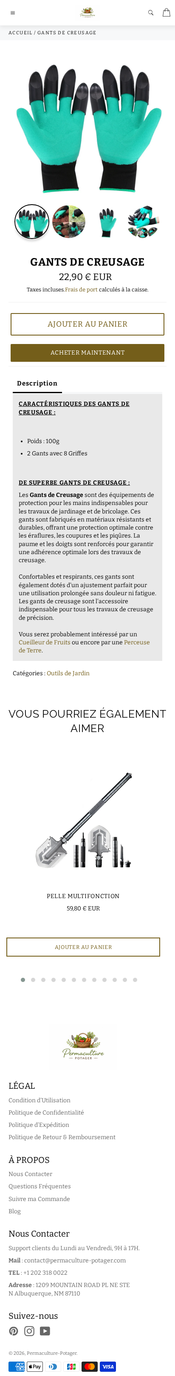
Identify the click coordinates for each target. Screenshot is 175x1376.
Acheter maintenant (88, 352)
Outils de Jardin (68, 673)
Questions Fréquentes (39, 1186)
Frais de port (81, 289)
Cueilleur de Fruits (45, 642)
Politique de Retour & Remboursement (62, 1137)
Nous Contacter (30, 1174)
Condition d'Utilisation (39, 1100)
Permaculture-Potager (51, 1353)
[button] (23, 980)
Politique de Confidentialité (46, 1112)
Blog (14, 1211)
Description (37, 383)
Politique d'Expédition (38, 1125)
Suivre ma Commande (39, 1199)
